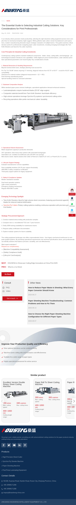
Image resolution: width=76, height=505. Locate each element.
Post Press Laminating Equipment (14, 470)
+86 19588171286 (9, 485)
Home (3, 21)
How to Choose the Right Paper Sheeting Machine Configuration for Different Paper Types (49, 315)
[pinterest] (25, 445)
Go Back (8, 274)
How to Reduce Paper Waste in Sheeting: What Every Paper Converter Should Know (50, 289)
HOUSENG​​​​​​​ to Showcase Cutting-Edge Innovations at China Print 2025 (32, 263)
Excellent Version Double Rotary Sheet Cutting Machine (14, 384)
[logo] (15, 10)
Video (7, 291)
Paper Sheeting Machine (11, 466)
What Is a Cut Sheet (15, 267)
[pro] (15, 394)
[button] (74, 401)
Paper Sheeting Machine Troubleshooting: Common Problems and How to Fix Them (50, 302)
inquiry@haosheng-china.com (14, 492)
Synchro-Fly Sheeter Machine (13, 461)
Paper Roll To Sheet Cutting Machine (47, 383)
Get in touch (12, 298)
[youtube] (14, 445)
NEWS (8, 21)
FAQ (7, 288)
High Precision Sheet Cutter (12, 457)
